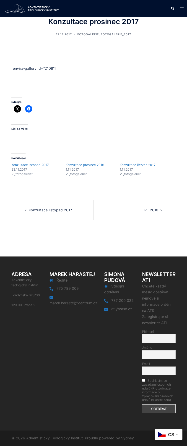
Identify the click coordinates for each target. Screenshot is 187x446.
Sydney (127, 438)
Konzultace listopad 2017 (30, 165)
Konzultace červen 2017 (138, 165)
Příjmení (148, 331)
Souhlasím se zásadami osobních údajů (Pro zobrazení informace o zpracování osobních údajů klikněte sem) (157, 390)
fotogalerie (88, 34)
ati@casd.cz (121, 309)
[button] (172, 8)
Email (146, 364)
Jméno (147, 347)
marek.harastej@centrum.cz (73, 303)
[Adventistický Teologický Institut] (31, 8)
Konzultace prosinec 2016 (85, 165)
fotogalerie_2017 (116, 34)
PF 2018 (151, 210)
